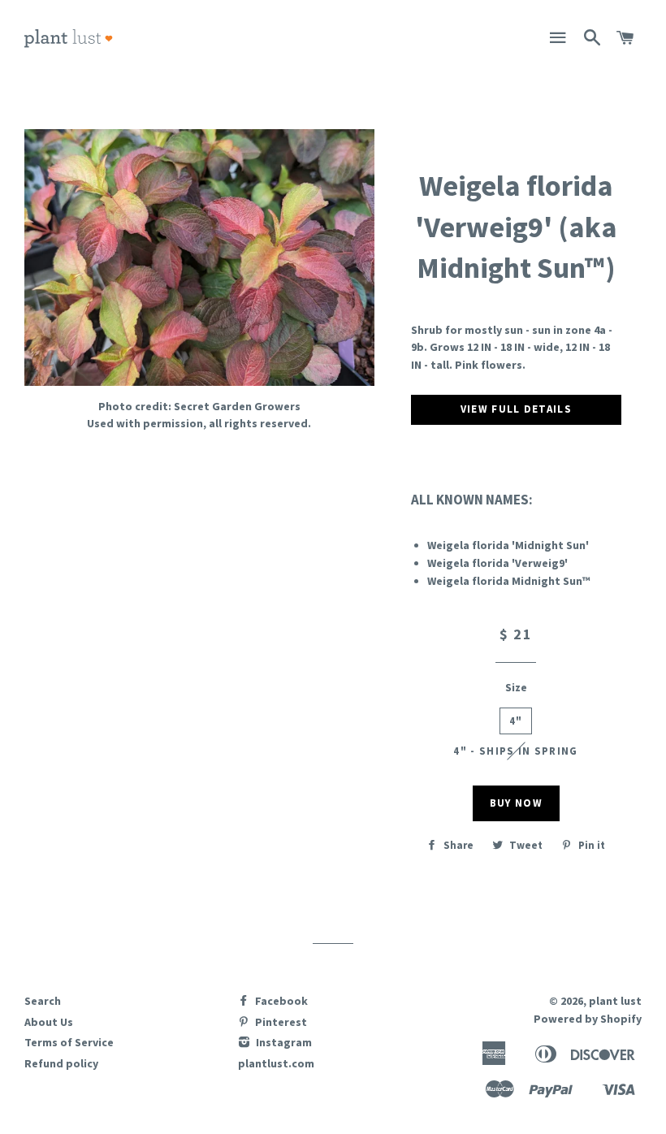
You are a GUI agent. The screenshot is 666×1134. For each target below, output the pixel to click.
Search (42, 1000)
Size (516, 687)
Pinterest (280, 1022)
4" (516, 721)
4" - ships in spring (515, 751)
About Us (48, 1022)
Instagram (282, 1042)
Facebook (280, 1000)
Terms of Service (69, 1042)
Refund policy (61, 1063)
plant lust (615, 1000)
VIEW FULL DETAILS (516, 409)
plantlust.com (276, 1063)
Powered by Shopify (588, 1018)
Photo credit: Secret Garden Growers (199, 406)
